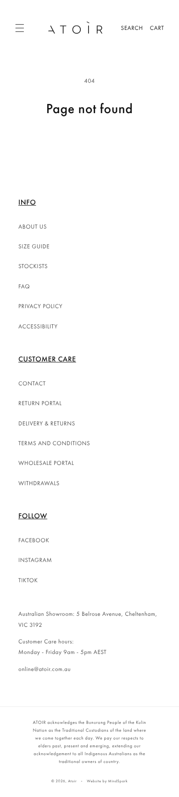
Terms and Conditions (54, 443)
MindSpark (118, 781)
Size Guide (34, 246)
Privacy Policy (40, 306)
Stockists (33, 266)
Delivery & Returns (46, 423)
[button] (20, 28)
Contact (32, 383)
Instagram (35, 560)
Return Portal (40, 403)
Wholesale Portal (46, 463)
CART (157, 28)
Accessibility (38, 326)
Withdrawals (39, 483)
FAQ (24, 286)
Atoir (72, 781)
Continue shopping (89, 142)
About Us (32, 226)
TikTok (28, 580)
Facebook (33, 540)
